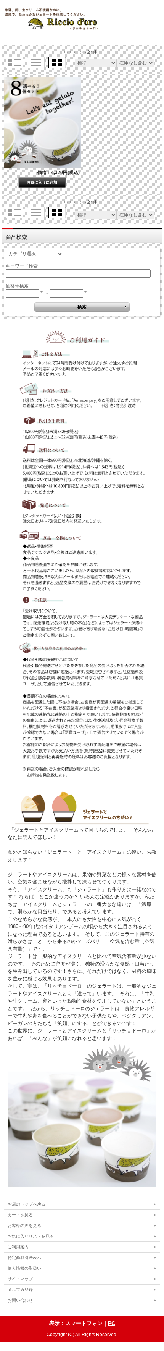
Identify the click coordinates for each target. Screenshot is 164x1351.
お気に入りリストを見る (31, 1236)
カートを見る (20, 1214)
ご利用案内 (18, 1247)
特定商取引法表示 (24, 1257)
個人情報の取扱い (24, 1268)
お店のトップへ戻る (26, 1204)
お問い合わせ (20, 1300)
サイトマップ (20, 1279)
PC (111, 1323)
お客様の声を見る (24, 1225)
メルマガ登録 (20, 1289)
